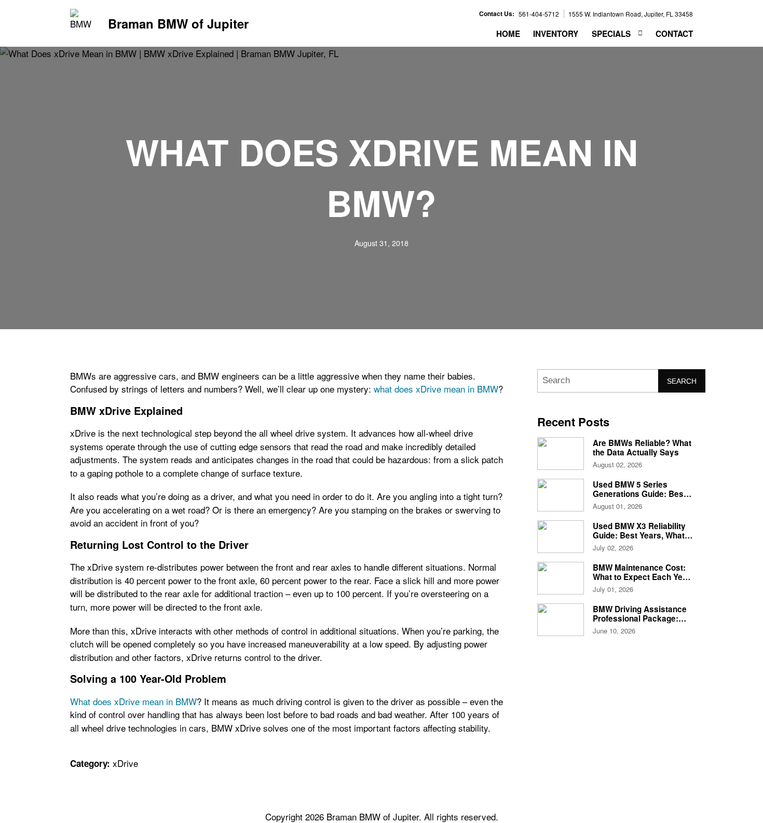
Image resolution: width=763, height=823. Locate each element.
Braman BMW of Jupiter (178, 23)
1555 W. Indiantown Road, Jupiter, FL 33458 (630, 13)
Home (508, 34)
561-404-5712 (539, 13)
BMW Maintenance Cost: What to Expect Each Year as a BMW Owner (641, 577)
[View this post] (560, 453)
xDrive (125, 763)
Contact (674, 34)
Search (682, 381)
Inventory (555, 34)
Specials (611, 34)
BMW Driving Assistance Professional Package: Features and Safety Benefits (640, 623)
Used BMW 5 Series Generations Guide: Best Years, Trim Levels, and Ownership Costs (639, 499)
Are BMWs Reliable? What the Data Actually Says (642, 447)
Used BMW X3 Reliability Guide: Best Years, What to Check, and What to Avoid (639, 540)
